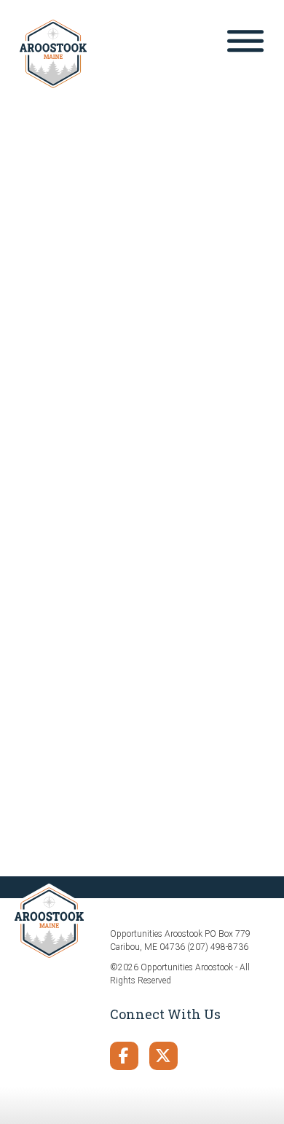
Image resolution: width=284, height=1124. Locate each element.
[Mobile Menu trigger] (245, 43)
